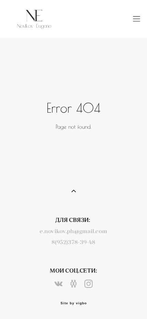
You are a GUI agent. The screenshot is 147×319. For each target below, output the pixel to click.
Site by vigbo (74, 303)
